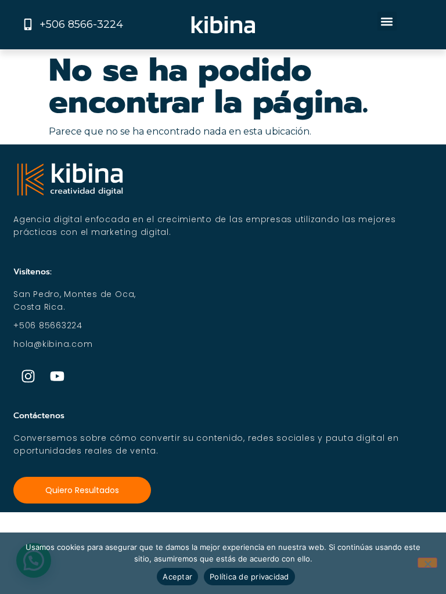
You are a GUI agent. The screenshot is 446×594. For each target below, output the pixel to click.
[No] (427, 562)
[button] (387, 21)
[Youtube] (56, 376)
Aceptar (177, 576)
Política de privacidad (249, 576)
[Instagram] (27, 376)
